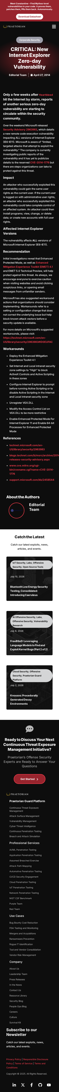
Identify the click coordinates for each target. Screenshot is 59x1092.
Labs (29, 562)
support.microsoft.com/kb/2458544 (31, 479)
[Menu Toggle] (54, 26)
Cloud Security (20, 671)
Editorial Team (18, 75)
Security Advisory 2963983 (20, 129)
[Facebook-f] (31, 1085)
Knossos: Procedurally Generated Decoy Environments (24, 699)
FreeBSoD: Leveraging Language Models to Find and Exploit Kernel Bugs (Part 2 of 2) (29, 645)
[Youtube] (49, 1085)
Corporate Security (29, 40)
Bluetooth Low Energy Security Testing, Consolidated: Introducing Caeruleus (29, 591)
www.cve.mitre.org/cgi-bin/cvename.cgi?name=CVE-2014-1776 (31, 469)
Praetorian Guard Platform (27, 801)
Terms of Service (23, 1063)
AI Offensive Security (24, 617)
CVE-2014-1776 (39, 162)
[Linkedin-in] (14, 1085)
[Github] (40, 1085)
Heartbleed (46, 94)
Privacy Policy (13, 1059)
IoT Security (19, 562)
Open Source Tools (33, 566)
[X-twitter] (23, 1085)
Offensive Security (23, 621)
